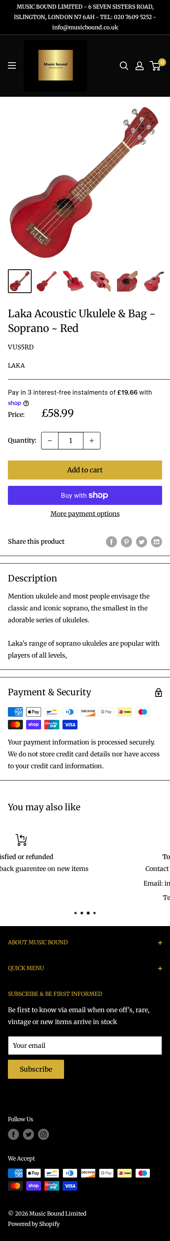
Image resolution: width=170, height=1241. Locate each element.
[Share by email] (156, 542)
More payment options (85, 514)
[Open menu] (12, 65)
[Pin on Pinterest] (126, 542)
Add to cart (85, 470)
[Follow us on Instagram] (43, 1134)
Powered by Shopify (34, 1224)
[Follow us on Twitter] (28, 1134)
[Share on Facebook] (111, 542)
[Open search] (124, 65)
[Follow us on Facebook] (13, 1134)
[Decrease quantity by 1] (50, 440)
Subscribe (36, 1069)
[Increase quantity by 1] (91, 440)
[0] (156, 66)
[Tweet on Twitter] (141, 542)
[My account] (140, 65)
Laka (16, 365)
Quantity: (22, 440)
